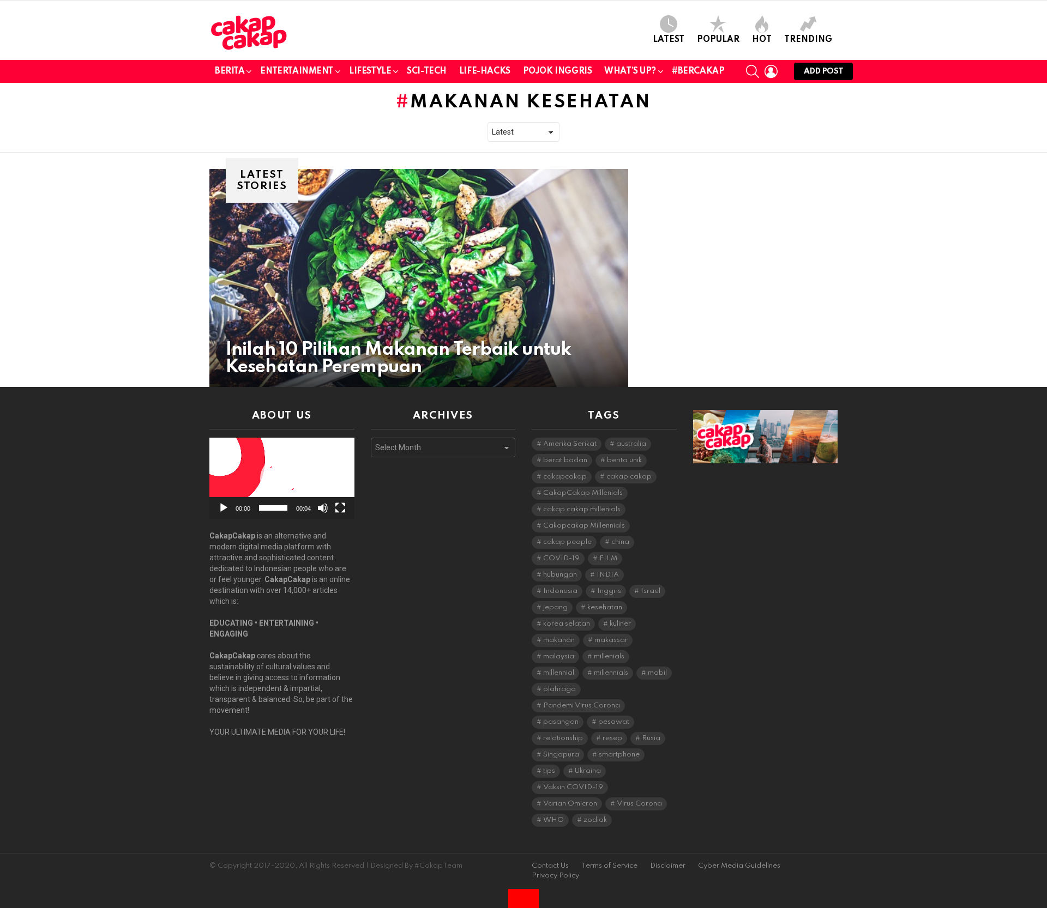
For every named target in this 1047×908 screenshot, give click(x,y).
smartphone (619, 754)
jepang (555, 607)
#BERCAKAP (698, 71)
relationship (563, 738)
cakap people (567, 542)
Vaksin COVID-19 (573, 787)
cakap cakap (629, 476)
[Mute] (322, 508)
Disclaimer (667, 865)
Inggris (609, 591)
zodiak (595, 820)
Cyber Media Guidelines (739, 865)
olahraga (559, 689)
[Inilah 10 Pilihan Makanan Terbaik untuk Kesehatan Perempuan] (418, 278)
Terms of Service (609, 865)
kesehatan (604, 607)
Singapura (561, 754)
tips (549, 770)
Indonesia (560, 591)
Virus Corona (639, 803)
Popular (718, 39)
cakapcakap (565, 476)
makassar (611, 640)
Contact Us (550, 865)
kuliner (620, 623)
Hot (762, 39)
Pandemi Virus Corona (581, 705)
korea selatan (566, 623)
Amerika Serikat (570, 443)
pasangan (561, 721)
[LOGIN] (771, 71)
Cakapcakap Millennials (584, 525)
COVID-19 (561, 558)
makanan (559, 640)
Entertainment (296, 71)
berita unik (624, 460)
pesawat (613, 721)
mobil (657, 672)
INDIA (608, 574)
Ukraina (588, 770)
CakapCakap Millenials (583, 493)
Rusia (651, 738)
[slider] (273, 508)
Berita (229, 71)
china (620, 542)
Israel (650, 591)
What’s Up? (630, 71)
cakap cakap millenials (582, 509)
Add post (823, 71)
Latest (668, 39)
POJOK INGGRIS (557, 71)
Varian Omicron (570, 803)
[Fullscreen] (340, 508)
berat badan (565, 460)
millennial (558, 672)
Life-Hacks (484, 71)
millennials (611, 672)
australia (631, 443)
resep (612, 738)
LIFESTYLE (370, 71)
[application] (281, 478)
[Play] (223, 508)
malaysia (558, 656)
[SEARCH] (752, 71)
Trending (808, 39)
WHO (553, 820)
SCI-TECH (427, 71)
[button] (282, 478)
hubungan (560, 574)
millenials (609, 656)
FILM (608, 558)
